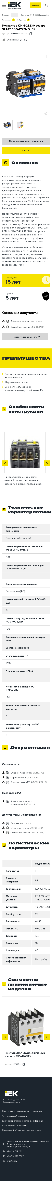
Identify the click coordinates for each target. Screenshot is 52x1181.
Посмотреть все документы (24, 337)
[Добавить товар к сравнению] (45, 56)
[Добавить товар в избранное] (45, 53)
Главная (5, 15)
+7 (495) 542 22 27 (15, 1156)
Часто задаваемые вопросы (14, 1126)
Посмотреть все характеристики (25, 141)
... (14, 14)
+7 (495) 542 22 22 (15, 1151)
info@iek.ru (12, 1161)
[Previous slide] (5, 1037)
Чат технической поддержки (14, 1116)
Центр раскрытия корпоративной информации (23, 1121)
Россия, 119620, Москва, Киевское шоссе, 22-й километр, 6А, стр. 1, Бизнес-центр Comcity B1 (28, 1144)
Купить (26, 150)
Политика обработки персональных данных (21, 1130)
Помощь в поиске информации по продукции (22, 1111)
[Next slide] (47, 1037)
